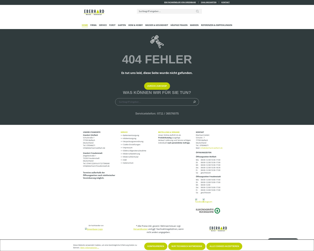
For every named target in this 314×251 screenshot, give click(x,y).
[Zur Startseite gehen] (94, 11)
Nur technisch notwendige (186, 246)
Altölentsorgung (129, 138)
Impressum (127, 147)
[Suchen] (197, 11)
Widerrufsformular (131, 157)
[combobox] (165, 11)
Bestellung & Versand (168, 132)
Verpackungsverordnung (133, 141)
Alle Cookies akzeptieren (224, 246)
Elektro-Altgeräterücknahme (134, 150)
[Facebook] (199, 200)
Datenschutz (128, 163)
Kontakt (225, 2)
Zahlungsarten (208, 2)
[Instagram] (207, 200)
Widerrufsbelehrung (131, 154)
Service (124, 132)
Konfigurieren (155, 246)
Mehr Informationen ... (89, 247)
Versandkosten (140, 229)
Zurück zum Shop (157, 86)
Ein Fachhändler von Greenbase (180, 2)
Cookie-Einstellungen (131, 144)
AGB (125, 160)
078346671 (204, 145)
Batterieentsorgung (131, 135)
